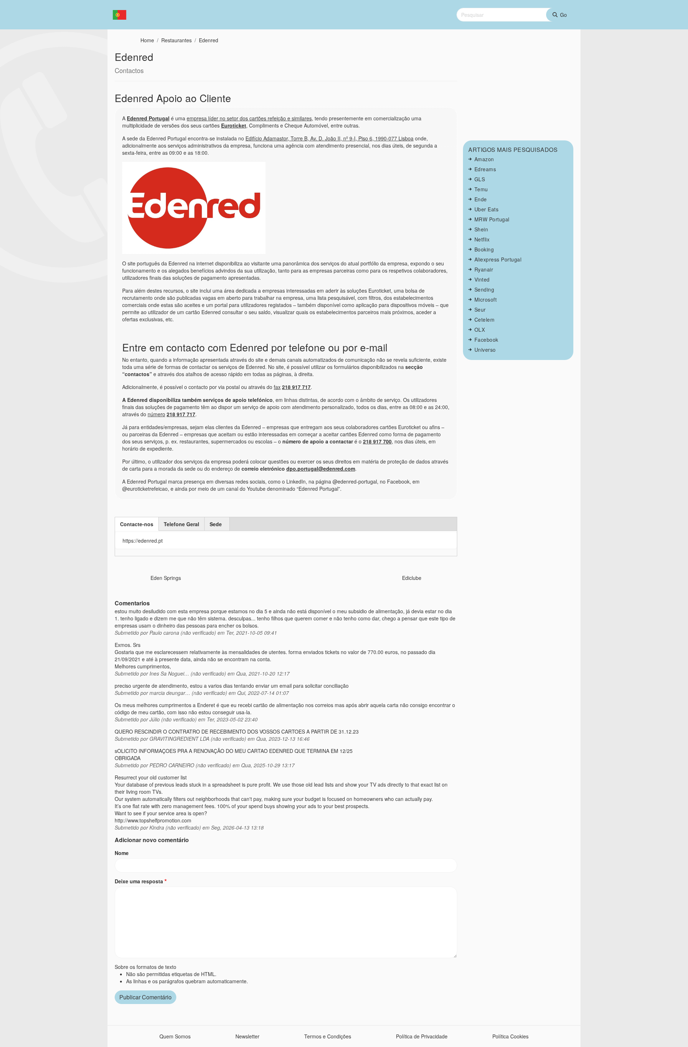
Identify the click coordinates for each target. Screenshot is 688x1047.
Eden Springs (165, 577)
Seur (480, 309)
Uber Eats (486, 209)
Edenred (208, 40)
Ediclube (411, 577)
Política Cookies (510, 1036)
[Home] (122, 15)
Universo (485, 349)
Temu (481, 189)
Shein (481, 229)
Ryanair (483, 269)
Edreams (485, 169)
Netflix (482, 239)
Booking (484, 249)
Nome (122, 852)
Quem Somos (175, 1036)
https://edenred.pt (143, 540)
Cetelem (484, 319)
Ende (480, 199)
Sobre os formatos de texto (145, 966)
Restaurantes (176, 40)
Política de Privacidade (422, 1036)
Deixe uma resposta (139, 881)
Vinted (482, 279)
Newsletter (247, 1036)
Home (147, 40)
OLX (479, 329)
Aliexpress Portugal (498, 259)
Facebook (486, 339)
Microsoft (485, 299)
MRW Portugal (492, 219)
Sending (484, 289)
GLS (479, 179)
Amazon (484, 159)
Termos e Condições (327, 1036)
